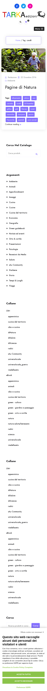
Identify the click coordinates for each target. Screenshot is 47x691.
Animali (12, 186)
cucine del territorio (17, 321)
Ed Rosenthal (28, 103)
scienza (11, 434)
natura (11, 418)
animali (11, 386)
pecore (30, 114)
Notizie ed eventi (16, 233)
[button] (39, 29)
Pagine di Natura (20, 87)
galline (9, 109)
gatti (16, 109)
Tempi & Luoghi (16, 280)
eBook (9, 375)
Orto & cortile (15, 238)
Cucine (12, 207)
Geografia (13, 223)
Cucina (12, 202)
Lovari (33, 109)
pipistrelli (21, 120)
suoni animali (32, 120)
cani (34, 98)
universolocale (14, 359)
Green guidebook (17, 228)
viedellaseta (13, 369)
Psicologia (13, 249)
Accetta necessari (24, 681)
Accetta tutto (24, 674)
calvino (26, 98)
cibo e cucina (14, 327)
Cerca (36, 154)
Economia (13, 218)
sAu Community (16, 265)
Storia (11, 275)
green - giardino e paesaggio (21, 407)
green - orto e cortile (17, 413)
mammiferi (10, 114)
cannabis (10, 103)
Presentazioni (15, 244)
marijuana (21, 114)
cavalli (19, 103)
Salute (12, 259)
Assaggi (12, 197)
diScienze (12, 343)
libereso (24, 109)
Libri (8, 310)
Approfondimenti (16, 191)
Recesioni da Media (17, 254)
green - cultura (14, 402)
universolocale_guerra (18, 364)
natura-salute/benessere (18, 423)
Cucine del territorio (18, 212)
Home (17, 40)
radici (10, 348)
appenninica (13, 316)
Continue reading (12, 124)
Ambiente (11, 80)
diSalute (11, 337)
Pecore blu (10, 120)
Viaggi (12, 285)
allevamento (16, 98)
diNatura (12, 332)
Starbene (13, 270)
